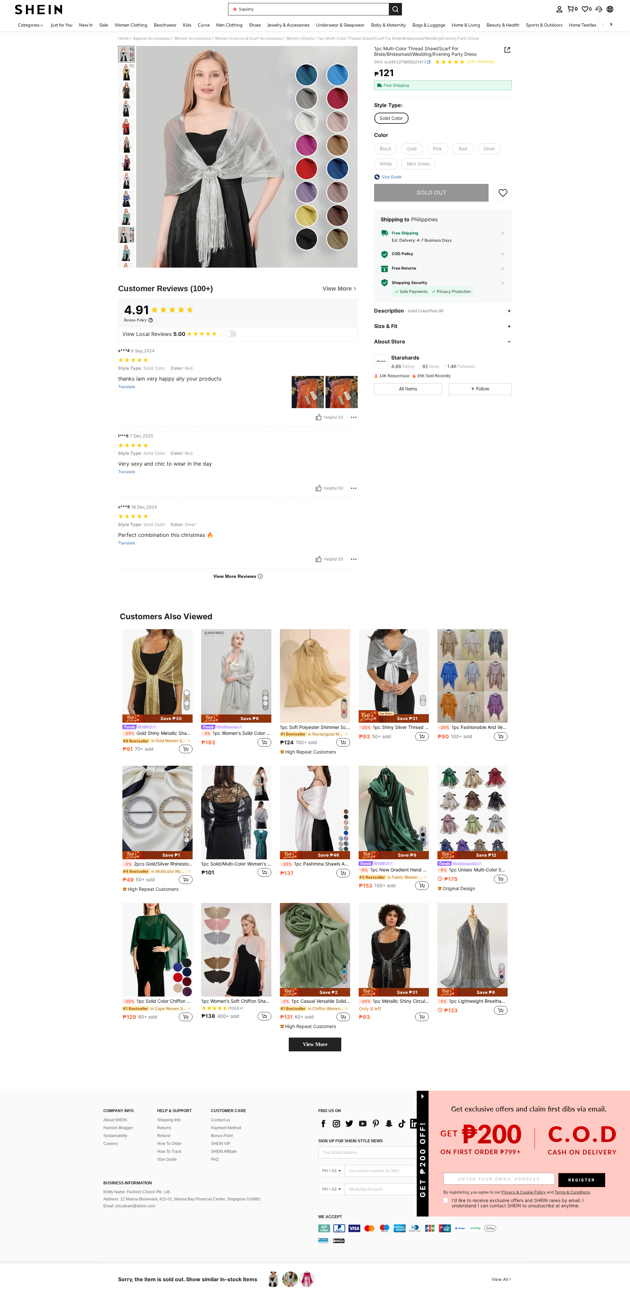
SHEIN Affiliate (224, 1151)
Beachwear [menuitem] (165, 25)
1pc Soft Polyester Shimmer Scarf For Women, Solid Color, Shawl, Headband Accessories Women (315, 727)
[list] (370, 1124)
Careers (110, 1143)
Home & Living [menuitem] (466, 25)
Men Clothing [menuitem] (229, 25)
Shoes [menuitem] (255, 25)
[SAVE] (503, 193)
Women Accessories (192, 38)
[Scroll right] (611, 24)
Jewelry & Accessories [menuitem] (288, 25)
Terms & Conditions (572, 1192)
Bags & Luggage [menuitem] (428, 25)
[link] (572, 9)
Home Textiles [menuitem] (582, 25)
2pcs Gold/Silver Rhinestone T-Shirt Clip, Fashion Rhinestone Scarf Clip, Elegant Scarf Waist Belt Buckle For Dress (158, 864)
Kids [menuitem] (187, 25)
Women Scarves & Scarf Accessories (248, 38)
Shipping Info (169, 1120)
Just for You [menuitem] (62, 25)
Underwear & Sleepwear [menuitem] (340, 25)
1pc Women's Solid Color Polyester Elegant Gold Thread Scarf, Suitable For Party (236, 733)
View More (315, 1044)
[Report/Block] (354, 417)
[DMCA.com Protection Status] (339, 1240)
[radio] (391, 118)
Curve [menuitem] (204, 25)
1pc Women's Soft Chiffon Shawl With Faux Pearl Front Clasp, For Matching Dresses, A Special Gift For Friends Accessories (236, 1001)
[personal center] (559, 9)
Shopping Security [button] (409, 282)
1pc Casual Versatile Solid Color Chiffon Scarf (315, 1001)
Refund (163, 1135)
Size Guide (167, 1159)
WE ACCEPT (330, 1217)
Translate (126, 386)
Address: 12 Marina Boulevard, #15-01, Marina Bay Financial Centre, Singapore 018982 (182, 1199)
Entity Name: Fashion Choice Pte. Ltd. (137, 1192)
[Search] (395, 9)
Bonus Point (222, 1135)
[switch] (231, 334)
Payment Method (226, 1128)
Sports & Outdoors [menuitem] (544, 25)
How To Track (169, 1151)
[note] (157, 718)
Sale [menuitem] (103, 25)
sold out (431, 192)
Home (123, 38)
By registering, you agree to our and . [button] (517, 1192)
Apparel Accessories (151, 38)
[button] (599, 9)
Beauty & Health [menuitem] (503, 25)
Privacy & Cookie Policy (523, 1192)
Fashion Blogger (118, 1128)
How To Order (169, 1143)
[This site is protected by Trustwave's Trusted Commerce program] (323, 1240)
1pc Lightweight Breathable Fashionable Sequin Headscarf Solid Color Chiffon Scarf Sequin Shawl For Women (473, 1001)
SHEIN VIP (220, 1143)
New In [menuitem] (86, 25)
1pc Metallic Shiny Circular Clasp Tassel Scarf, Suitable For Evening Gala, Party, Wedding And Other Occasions (394, 1001)
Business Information (127, 1183)
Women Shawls (300, 38)
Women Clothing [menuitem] (131, 25)
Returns (164, 1128)
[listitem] (157, 692)
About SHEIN (115, 1120)
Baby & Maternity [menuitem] (388, 25)
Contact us (220, 1120)
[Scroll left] (603, 24)
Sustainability (115, 1135)
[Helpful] (319, 417)
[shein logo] (38, 9)
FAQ (215, 1159)
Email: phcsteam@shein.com (129, 1206)
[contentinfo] (425, 1228)
